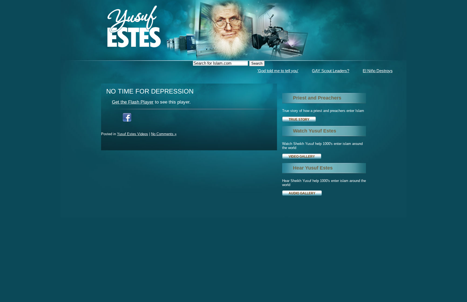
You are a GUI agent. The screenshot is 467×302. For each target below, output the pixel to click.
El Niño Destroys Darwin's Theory (384, 70)
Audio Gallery (302, 193)
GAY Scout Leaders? (321, 70)
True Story (299, 119)
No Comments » (163, 134)
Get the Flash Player (133, 102)
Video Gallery (302, 156)
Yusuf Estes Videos (132, 134)
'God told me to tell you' (268, 70)
